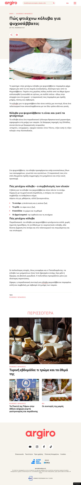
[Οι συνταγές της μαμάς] (57, 390)
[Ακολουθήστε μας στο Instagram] (37, 446)
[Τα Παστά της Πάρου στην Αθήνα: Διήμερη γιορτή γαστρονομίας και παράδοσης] (24, 390)
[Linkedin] (28, 35)
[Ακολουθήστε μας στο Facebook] (43, 446)
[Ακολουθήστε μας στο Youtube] (30, 446)
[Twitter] (23, 35)
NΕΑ (43, 403)
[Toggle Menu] (75, 3)
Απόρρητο (77, 484)
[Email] (39, 35)
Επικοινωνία (19, 454)
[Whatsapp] (33, 35)
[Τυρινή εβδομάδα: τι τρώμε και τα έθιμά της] (40, 341)
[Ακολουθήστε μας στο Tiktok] (50, 446)
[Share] (11, 35)
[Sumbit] (53, 3)
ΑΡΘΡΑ (11, 13)
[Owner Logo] (36, 461)
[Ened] (47, 462)
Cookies (63, 454)
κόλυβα (15, 103)
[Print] (17, 35)
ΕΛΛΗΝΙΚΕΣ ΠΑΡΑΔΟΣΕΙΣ (24, 13)
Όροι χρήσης (38, 454)
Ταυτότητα (29, 454)
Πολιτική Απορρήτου (52, 454)
